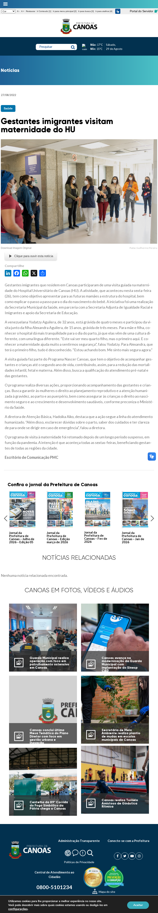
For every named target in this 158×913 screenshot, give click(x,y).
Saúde (8, 108)
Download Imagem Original (16, 248)
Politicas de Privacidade (79, 862)
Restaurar (30, 11)
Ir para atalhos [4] (103, 11)
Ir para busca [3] (86, 11)
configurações (18, 909)
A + (22, 11)
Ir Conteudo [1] (44, 11)
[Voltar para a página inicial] (79, 34)
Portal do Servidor (142, 11)
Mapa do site (106, 891)
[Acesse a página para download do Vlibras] (117, 11)
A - (18, 11)
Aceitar (138, 905)
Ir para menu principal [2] (65, 11)
